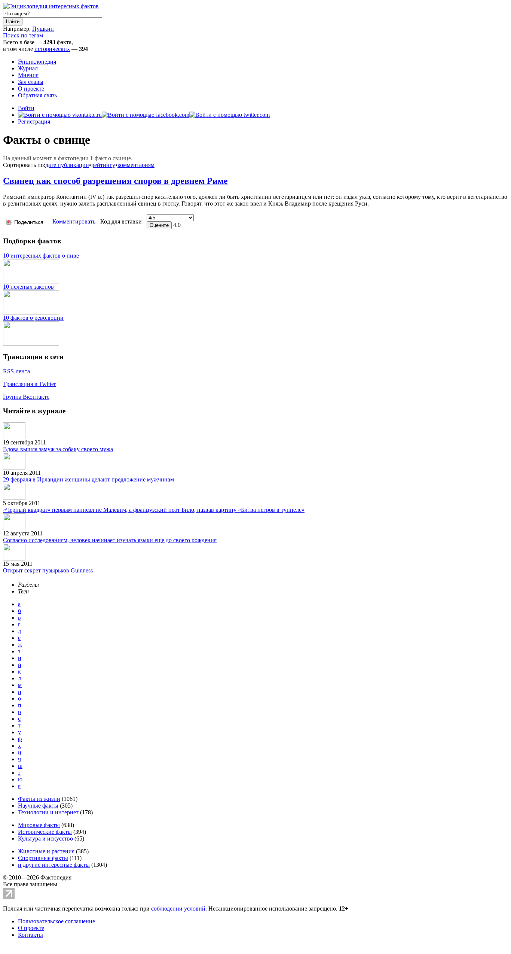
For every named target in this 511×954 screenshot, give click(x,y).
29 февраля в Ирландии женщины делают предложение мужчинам (88, 479)
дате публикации (67, 165)
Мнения (28, 75)
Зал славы (30, 82)
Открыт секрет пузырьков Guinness (48, 570)
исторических (52, 49)
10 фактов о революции (33, 318)
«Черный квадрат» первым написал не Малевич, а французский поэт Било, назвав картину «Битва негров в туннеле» (154, 510)
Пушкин (43, 28)
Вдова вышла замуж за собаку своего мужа (58, 449)
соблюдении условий (178, 908)
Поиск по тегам (23, 35)
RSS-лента (16, 371)
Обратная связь (37, 95)
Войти (26, 108)
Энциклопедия (37, 61)
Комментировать (73, 221)
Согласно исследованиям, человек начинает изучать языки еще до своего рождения (110, 540)
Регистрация (34, 121)
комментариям (135, 165)
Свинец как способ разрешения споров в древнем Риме (115, 181)
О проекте (31, 88)
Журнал (28, 68)
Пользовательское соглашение (56, 921)
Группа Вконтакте (26, 397)
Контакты (30, 935)
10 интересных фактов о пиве (41, 255)
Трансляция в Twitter (29, 384)
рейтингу (103, 165)
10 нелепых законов (28, 286)
